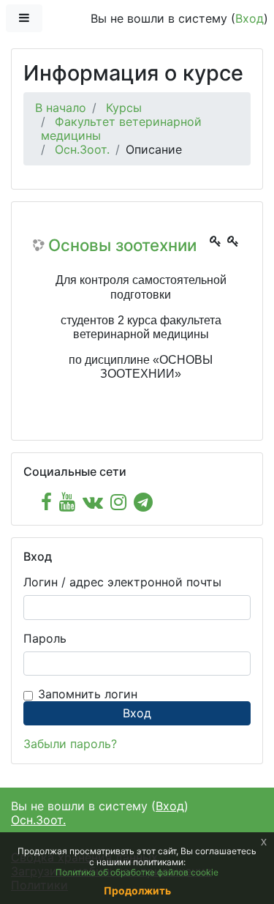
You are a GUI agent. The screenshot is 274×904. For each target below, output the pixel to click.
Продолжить (137, 890)
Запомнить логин (87, 694)
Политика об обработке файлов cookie (137, 872)
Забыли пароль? (70, 743)
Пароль (44, 639)
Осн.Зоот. (82, 149)
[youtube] (67, 501)
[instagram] (118, 501)
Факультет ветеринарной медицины (121, 128)
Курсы (124, 107)
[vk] (93, 501)
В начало (60, 107)
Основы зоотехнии (122, 245)
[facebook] (46, 501)
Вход (249, 18)
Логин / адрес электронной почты (122, 582)
